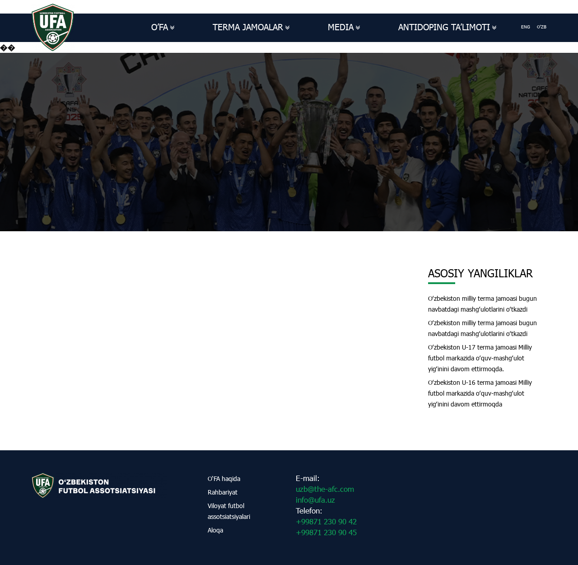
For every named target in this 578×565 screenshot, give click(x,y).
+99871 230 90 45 (326, 532)
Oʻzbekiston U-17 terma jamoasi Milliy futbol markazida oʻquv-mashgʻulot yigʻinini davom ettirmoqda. (480, 358)
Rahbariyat (223, 492)
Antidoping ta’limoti (444, 27)
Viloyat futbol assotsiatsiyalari (229, 511)
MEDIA (341, 27)
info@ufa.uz (315, 499)
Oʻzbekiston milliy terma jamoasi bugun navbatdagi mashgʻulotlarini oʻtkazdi (482, 303)
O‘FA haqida (224, 478)
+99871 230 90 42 (326, 521)
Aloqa (215, 530)
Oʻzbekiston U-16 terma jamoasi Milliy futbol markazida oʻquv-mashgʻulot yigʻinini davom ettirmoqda (480, 393)
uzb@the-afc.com (325, 489)
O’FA (159, 27)
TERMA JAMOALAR (248, 27)
